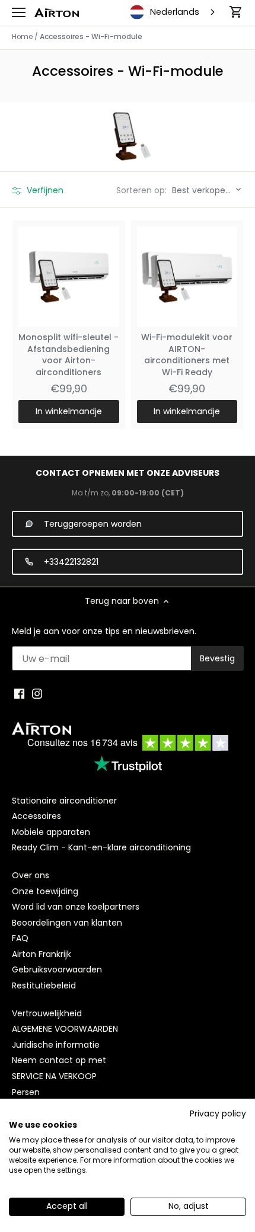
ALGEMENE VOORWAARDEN (65, 1029)
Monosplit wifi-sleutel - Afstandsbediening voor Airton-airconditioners (68, 354)
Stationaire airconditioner (64, 801)
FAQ (20, 938)
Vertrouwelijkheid (47, 1013)
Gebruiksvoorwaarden (57, 969)
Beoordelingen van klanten (67, 923)
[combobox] (173, 12)
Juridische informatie (56, 1045)
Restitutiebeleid (44, 985)
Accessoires (36, 816)
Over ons (30, 875)
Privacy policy (218, 1113)
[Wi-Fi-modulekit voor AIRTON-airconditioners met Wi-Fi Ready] (187, 276)
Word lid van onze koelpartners (75, 907)
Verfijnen (43, 190)
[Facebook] (19, 694)
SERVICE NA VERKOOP (54, 1076)
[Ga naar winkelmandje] (236, 12)
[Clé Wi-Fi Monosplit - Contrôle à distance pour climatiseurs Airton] (68, 276)
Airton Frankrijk (41, 954)
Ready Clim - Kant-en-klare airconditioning (101, 847)
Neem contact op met (59, 1060)
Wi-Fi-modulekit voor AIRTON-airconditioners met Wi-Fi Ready (186, 354)
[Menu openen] (19, 12)
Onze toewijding (45, 891)
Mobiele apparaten (51, 832)
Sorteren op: (141, 190)
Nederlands (174, 12)
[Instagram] (37, 694)
